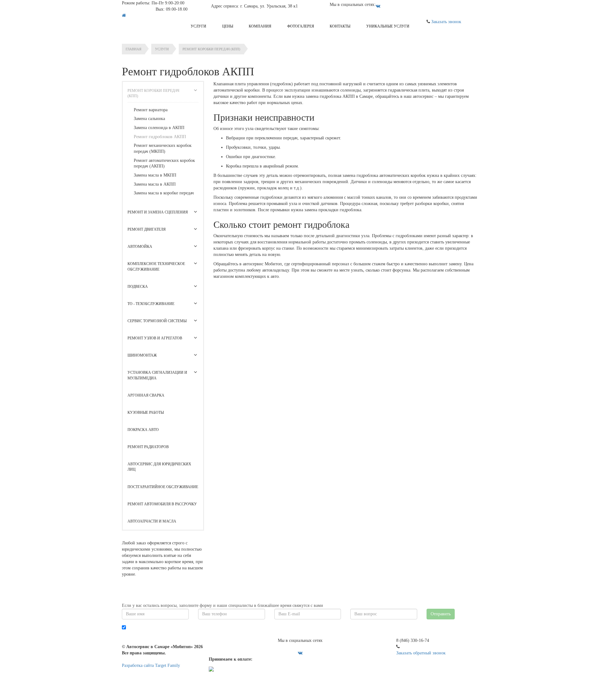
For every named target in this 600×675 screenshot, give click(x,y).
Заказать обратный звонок (421, 653)
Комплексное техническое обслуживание (156, 266)
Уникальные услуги (387, 26)
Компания (260, 26)
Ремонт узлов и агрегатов (155, 338)
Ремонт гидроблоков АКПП (160, 136)
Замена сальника (149, 118)
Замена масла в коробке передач (164, 193)
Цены (227, 26)
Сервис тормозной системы (157, 321)
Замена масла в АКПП (155, 184)
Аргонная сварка (146, 395)
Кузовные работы (146, 412)
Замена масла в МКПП (155, 175)
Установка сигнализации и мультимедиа (157, 375)
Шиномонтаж (142, 355)
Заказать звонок (446, 21)
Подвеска (138, 286)
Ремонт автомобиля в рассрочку (162, 504)
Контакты (340, 26)
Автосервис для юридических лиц (159, 467)
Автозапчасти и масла (152, 521)
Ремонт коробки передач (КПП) (153, 93)
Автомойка (140, 246)
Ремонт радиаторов (148, 447)
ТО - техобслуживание (151, 304)
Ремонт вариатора (151, 110)
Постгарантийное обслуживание (163, 487)
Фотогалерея (300, 26)
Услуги (198, 26)
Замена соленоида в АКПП (159, 127)
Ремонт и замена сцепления (158, 212)
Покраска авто (143, 430)
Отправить (441, 614)
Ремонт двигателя (147, 229)
